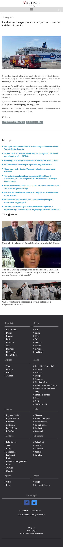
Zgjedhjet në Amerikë (44, 366)
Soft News (10, 425)
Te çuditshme (40, 425)
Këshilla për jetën (42, 418)
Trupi (37, 482)
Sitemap (23, 511)
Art (36, 330)
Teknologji (39, 442)
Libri (37, 336)
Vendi (8, 445)
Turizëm (9, 376)
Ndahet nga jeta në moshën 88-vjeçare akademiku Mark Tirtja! (31, 160)
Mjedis (38, 445)
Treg (8, 366)
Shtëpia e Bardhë (42, 395)
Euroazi (38, 369)
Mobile (38, 452)
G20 (37, 401)
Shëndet (38, 415)
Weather (38, 455)
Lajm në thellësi (13, 415)
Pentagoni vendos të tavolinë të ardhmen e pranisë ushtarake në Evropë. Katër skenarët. (31, 147)
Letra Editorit (12, 355)
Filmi (37, 333)
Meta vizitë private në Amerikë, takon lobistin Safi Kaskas (31, 243)
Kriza (8, 464)
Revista (38, 349)
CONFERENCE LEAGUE (14, 122)
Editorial (10, 342)
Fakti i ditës (11, 442)
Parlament (10, 455)
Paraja (8, 372)
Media (8, 346)
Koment (9, 336)
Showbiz (39, 342)
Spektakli (39, 352)
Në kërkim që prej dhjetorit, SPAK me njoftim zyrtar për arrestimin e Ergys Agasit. (28, 201)
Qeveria (9, 468)
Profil (8, 339)
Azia (37, 398)
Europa (38, 376)
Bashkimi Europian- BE (16, 461)
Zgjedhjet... (11, 452)
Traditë (38, 346)
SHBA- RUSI (41, 404)
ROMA (30, 122)
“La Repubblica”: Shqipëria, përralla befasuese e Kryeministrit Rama (26, 303)
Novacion (39, 449)
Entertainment (41, 422)
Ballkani (38, 372)
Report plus (11, 330)
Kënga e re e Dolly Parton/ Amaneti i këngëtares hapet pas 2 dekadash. (29, 170)
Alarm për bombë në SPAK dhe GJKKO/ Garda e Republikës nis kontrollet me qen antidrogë (31, 187)
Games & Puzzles (42, 485)
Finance (9, 369)
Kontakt (36, 511)
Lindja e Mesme (42, 382)
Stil (36, 339)
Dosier (9, 333)
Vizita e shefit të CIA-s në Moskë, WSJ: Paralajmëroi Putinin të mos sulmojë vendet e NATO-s (31, 154)
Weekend (39, 431)
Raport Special (12, 418)
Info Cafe (10, 431)
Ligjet (8, 458)
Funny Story (11, 428)
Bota (8, 485)
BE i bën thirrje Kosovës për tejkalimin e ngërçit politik (28, 165)
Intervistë (10, 349)
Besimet (38, 428)
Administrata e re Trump (46, 385)
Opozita (9, 471)
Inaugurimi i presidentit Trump (44, 390)
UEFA (39, 122)
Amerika (39, 379)
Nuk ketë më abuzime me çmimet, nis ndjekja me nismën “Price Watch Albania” (31, 194)
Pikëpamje (10, 352)
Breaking (10, 422)
